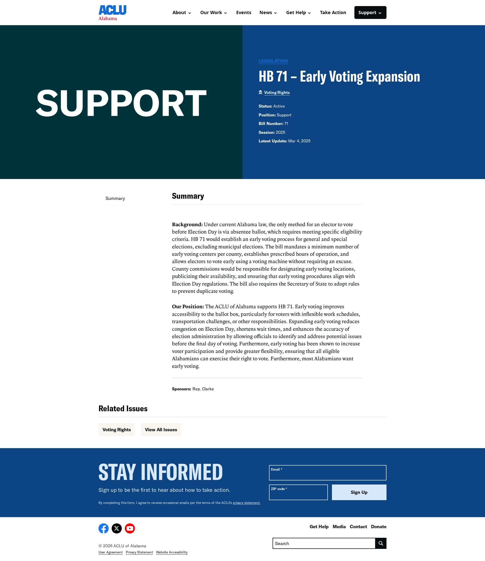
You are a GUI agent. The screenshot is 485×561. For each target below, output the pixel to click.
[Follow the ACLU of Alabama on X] (117, 529)
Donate (378, 526)
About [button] (179, 12)
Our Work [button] (211, 12)
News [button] (265, 12)
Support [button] (367, 12)
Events (243, 12)
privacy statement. (246, 503)
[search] (381, 543)
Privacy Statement (139, 552)
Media (339, 526)
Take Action (333, 12)
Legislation (273, 61)
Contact (358, 526)
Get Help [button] (296, 12)
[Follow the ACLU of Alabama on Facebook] (104, 529)
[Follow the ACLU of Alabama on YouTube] (130, 529)
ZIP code (279, 489)
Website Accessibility (171, 552)
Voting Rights (277, 92)
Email (276, 469)
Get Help (319, 526)
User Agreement (111, 552)
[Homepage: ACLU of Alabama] (116, 12)
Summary (115, 198)
